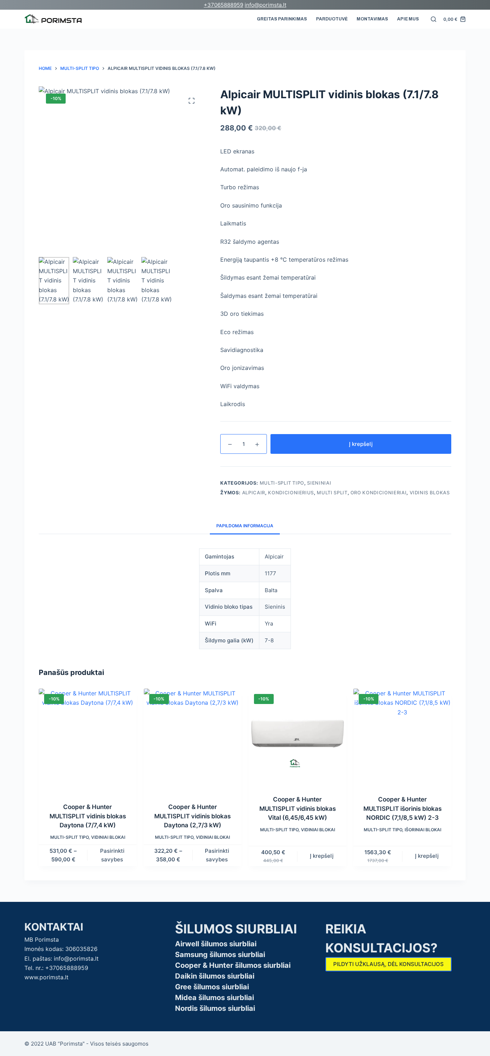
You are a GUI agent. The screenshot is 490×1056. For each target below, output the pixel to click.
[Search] (433, 19)
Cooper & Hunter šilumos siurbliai (233, 965)
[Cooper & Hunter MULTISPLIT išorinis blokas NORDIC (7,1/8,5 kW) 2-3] (402, 737)
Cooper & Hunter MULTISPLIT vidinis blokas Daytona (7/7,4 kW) (88, 816)
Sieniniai (319, 483)
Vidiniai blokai (108, 837)
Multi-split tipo (282, 483)
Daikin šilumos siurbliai (214, 976)
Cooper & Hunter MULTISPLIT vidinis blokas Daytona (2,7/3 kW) (192, 816)
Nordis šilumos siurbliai (215, 1008)
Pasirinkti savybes (112, 855)
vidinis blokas (430, 492)
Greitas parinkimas (282, 19)
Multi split (332, 492)
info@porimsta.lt (265, 4)
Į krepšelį (361, 444)
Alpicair (253, 492)
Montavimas (372, 19)
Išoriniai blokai (423, 829)
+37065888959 (223, 4)
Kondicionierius (291, 492)
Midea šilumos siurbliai (214, 997)
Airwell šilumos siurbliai (215, 944)
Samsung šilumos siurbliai (220, 954)
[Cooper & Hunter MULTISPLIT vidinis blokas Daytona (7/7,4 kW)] (87, 741)
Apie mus (408, 19)
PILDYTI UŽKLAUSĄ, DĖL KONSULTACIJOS (388, 964)
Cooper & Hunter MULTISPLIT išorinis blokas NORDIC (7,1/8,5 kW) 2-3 (402, 808)
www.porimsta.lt (46, 977)
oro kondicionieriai (378, 492)
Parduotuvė (332, 19)
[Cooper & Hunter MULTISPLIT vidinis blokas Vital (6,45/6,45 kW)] (297, 737)
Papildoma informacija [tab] (244, 525)
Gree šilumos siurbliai (212, 987)
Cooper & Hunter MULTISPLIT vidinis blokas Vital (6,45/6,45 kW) (297, 808)
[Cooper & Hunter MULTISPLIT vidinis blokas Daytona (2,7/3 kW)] (192, 741)
